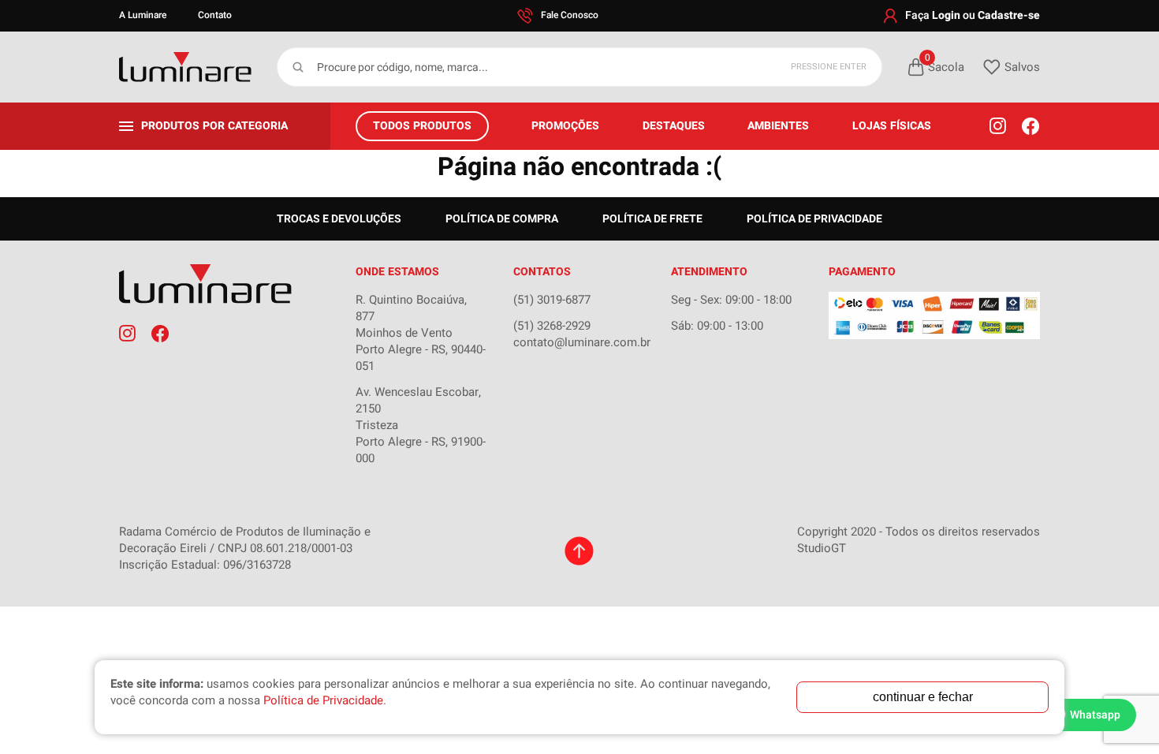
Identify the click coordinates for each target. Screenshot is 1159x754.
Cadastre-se (1009, 15)
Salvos (1022, 67)
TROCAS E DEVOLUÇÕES (339, 219)
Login (946, 15)
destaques (674, 126)
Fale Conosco (569, 15)
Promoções (565, 126)
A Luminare (142, 15)
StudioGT (821, 548)
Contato (215, 15)
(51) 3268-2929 (552, 325)
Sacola (944, 67)
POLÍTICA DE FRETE (652, 219)
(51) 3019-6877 (552, 299)
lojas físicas (891, 126)
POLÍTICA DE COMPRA (501, 219)
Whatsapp (1095, 715)
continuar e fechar (923, 697)
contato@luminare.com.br (581, 342)
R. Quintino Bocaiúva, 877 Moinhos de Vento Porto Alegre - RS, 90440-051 (421, 333)
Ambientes (778, 126)
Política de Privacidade (814, 219)
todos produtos (422, 126)
